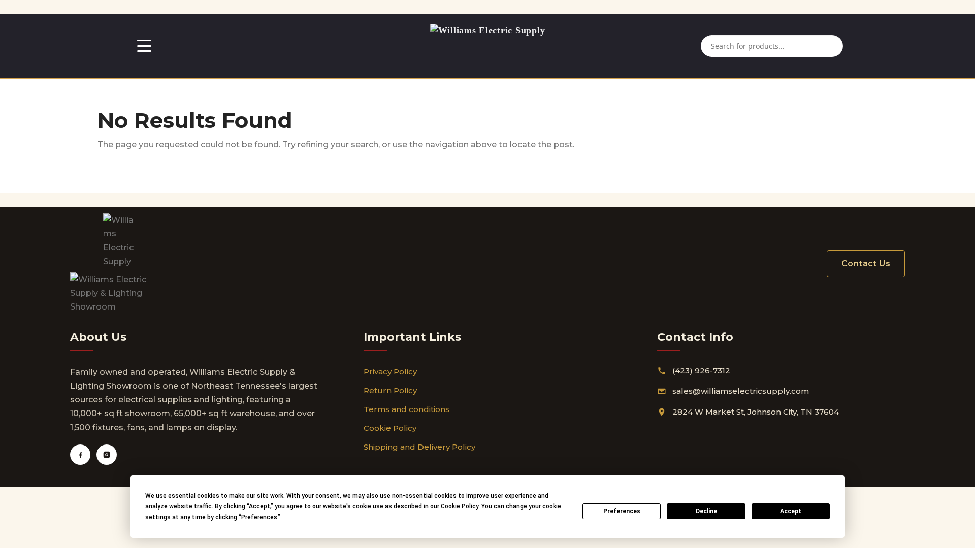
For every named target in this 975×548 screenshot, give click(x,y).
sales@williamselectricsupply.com (740, 391)
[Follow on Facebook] (80, 454)
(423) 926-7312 (701, 370)
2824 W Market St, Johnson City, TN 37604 (755, 412)
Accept (790, 511)
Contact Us (865, 263)
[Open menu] (144, 46)
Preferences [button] (259, 517)
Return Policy (390, 390)
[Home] (487, 45)
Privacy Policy (390, 371)
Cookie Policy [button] (459, 506)
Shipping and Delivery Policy (419, 447)
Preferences (621, 511)
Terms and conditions (406, 409)
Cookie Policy (390, 428)
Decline (706, 511)
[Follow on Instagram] (106, 454)
